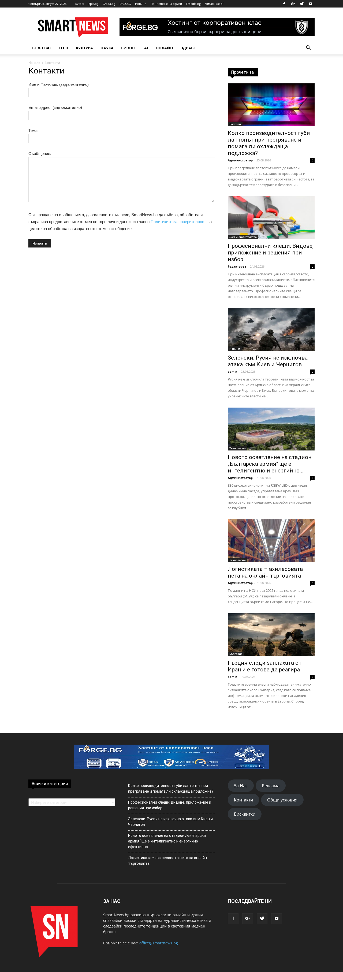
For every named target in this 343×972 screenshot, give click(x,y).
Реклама (270, 786)
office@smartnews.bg (158, 942)
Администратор (240, 160)
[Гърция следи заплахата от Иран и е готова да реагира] (271, 634)
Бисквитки (244, 814)
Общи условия (282, 800)
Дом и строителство (243, 237)
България (236, 654)
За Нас (241, 786)
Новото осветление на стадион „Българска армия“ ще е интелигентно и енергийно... (269, 464)
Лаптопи (235, 124)
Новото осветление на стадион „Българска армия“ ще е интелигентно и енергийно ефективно (167, 841)
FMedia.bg (193, 4)
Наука (107, 47)
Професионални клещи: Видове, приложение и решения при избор (271, 253)
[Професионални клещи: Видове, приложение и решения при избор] (271, 217)
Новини (140, 4)
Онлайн (164, 47)
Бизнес (129, 47)
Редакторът (237, 266)
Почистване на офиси (166, 4)
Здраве (188, 47)
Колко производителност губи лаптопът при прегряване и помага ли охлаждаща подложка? (269, 143)
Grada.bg (109, 4)
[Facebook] (284, 4)
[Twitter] (302, 4)
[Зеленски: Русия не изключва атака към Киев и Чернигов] (271, 329)
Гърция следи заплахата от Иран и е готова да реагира (264, 666)
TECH (63, 47)
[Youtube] (311, 4)
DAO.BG (125, 4)
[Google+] (293, 4)
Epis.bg (93, 4)
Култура (84, 47)
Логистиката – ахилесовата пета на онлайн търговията (265, 572)
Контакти (243, 800)
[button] (308, 48)
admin (232, 371)
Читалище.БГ (214, 4)
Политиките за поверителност (178, 221)
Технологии (237, 448)
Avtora (79, 4)
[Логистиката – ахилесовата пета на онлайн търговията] (271, 540)
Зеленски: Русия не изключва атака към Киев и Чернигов (268, 361)
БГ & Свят (41, 47)
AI (146, 47)
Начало (34, 62)
